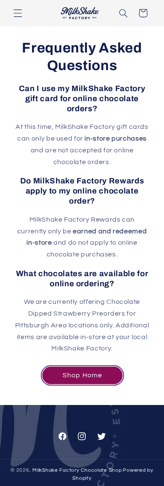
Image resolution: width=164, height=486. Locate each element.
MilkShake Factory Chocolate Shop (77, 470)
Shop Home (82, 375)
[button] (17, 13)
